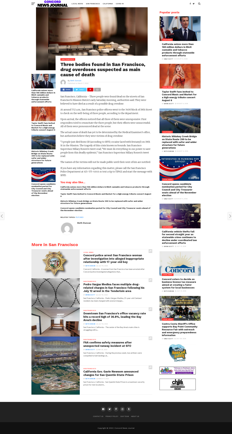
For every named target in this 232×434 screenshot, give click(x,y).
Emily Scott (168, 59)
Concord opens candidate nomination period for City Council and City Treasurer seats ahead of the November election (43, 190)
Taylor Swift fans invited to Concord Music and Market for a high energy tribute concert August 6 (43, 126)
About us (135, 416)
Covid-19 (120, 4)
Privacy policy (111, 416)
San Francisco (93, 4)
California (108, 4)
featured (79, 217)
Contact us (98, 416)
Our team (124, 416)
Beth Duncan (75, 80)
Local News (77, 4)
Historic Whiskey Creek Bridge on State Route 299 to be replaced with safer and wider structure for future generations (42, 157)
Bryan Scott (90, 295)
